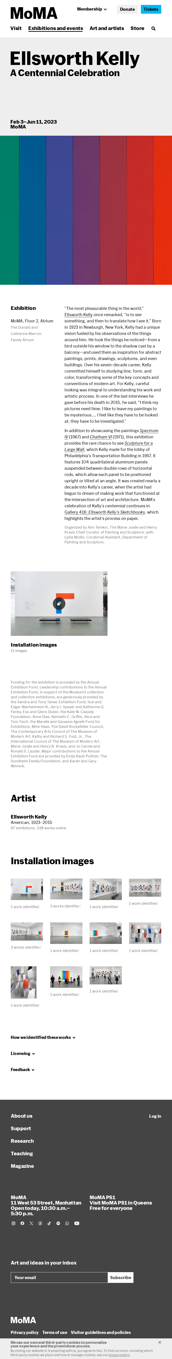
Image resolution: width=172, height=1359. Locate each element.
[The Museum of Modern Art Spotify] (58, 1223)
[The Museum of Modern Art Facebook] (22, 1223)
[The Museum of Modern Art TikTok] (49, 1223)
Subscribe (120, 1277)
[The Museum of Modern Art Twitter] (31, 1223)
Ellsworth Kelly (78, 314)
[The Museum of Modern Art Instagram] (13, 1223)
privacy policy (119, 1355)
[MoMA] (23, 1320)
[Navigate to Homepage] (34, 13)
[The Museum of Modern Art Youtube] (77, 1223)
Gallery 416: (104, 512)
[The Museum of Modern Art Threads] (40, 1223)
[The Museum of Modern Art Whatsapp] (67, 1223)
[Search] (153, 28)
